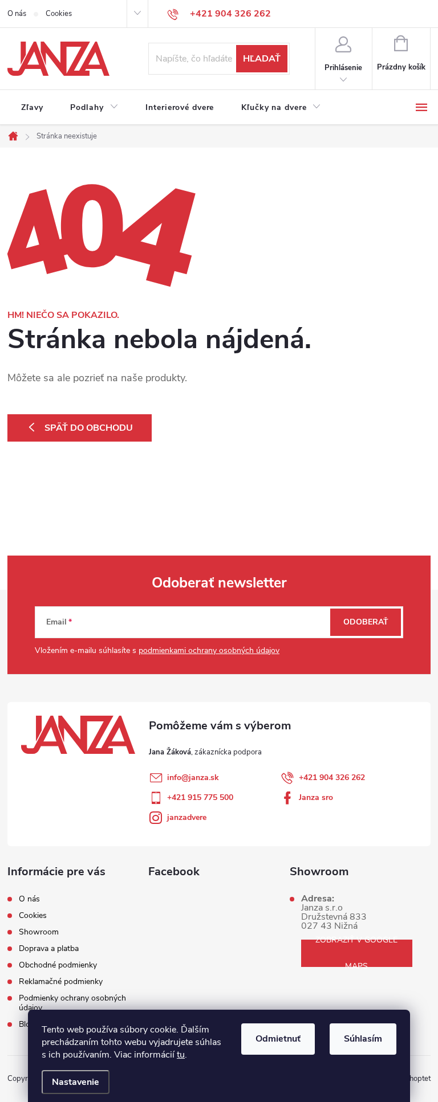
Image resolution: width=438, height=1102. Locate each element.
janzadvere (186, 817)
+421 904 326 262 (332, 777)
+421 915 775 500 (200, 797)
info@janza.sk (193, 777)
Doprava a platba (49, 948)
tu (181, 1054)
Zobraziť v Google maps (356, 953)
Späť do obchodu (88, 428)
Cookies (59, 14)
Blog (27, 1024)
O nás (16, 14)
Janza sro (316, 797)
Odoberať (365, 622)
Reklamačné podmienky (61, 981)
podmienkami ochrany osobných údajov (209, 650)
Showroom (39, 932)
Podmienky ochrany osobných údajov (72, 1003)
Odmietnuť (278, 1038)
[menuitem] (31, 107)
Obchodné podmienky (58, 965)
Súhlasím (363, 1038)
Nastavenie (75, 1082)
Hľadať (262, 58)
